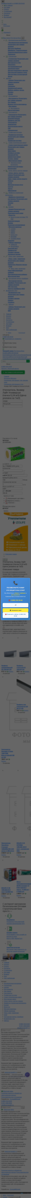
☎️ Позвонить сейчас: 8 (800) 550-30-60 (15, 615)
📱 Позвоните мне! (15, 610)
